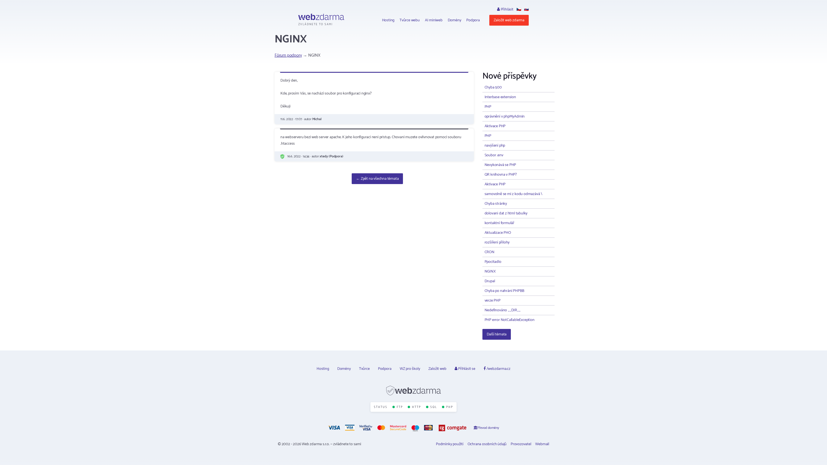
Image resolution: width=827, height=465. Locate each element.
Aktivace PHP (495, 126)
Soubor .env (494, 155)
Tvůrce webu (410, 20)
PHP (488, 107)
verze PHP (493, 300)
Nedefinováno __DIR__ (503, 310)
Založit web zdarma (509, 20)
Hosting (388, 20)
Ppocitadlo (493, 262)
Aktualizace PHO (498, 232)
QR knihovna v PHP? (501, 174)
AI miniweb (434, 20)
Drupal (490, 281)
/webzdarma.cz (498, 369)
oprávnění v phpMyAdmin (505, 116)
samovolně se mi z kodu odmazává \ (513, 194)
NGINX (490, 271)
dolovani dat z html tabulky (506, 213)
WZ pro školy (410, 369)
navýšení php (495, 145)
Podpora (473, 20)
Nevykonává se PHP (500, 165)
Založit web (437, 369)
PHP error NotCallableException (510, 320)
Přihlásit (506, 9)
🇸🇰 (526, 9)
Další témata (497, 334)
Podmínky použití (449, 444)
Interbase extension (500, 97)
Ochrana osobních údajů (487, 444)
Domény (454, 20)
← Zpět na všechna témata (377, 178)
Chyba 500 (493, 87)
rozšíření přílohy (497, 242)
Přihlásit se (466, 369)
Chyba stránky (496, 203)
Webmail (542, 444)
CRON (489, 252)
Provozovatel (521, 444)
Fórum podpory (288, 55)
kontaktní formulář (499, 223)
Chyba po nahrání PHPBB (505, 291)
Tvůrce (364, 369)
